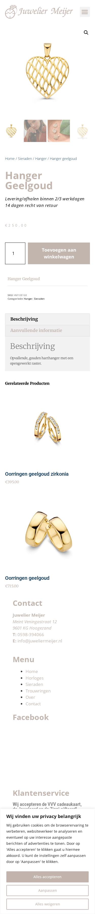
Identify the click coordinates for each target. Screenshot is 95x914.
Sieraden (25, 158)
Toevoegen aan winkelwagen (59, 253)
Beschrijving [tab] (24, 319)
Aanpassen (47, 890)
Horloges (35, 678)
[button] (85, 12)
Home (10, 158)
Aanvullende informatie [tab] (36, 330)
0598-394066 (30, 634)
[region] (47, 861)
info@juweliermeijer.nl (39, 641)
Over (30, 697)
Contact (33, 704)
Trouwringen (38, 691)
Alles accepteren (47, 876)
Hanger (41, 158)
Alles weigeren (47, 904)
